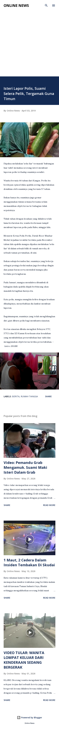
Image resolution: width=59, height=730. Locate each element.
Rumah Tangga (29, 396)
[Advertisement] (29, 45)
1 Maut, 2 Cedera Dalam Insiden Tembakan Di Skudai (29, 562)
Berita (16, 396)
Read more (49, 505)
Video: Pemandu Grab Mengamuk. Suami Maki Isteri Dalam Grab (25, 467)
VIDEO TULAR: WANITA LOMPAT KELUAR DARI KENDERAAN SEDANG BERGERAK (24, 660)
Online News (16, 5)
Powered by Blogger (31, 717)
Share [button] (48, 396)
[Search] (46, 5)
